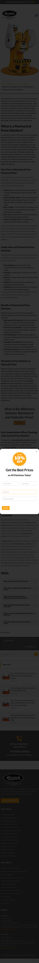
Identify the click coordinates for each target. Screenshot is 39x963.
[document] (19, 481)
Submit (5, 508)
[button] (36, 451)
